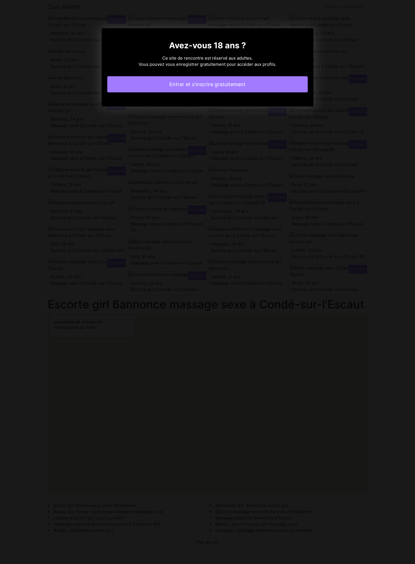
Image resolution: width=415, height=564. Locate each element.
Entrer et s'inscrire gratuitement (207, 84)
